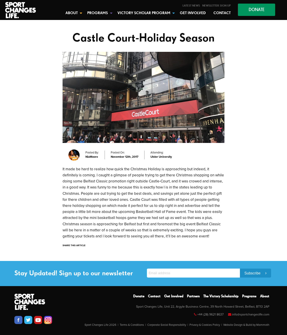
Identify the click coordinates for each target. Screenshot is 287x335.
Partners (193, 296)
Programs (249, 296)
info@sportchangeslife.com (250, 314)
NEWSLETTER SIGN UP (216, 5)
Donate (138, 296)
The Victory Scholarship (221, 296)
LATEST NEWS (191, 5)
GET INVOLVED (193, 13)
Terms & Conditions (132, 325)
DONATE (256, 10)
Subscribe (252, 273)
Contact (154, 296)
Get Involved (173, 296)
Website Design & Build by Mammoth (246, 325)
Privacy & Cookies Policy (204, 325)
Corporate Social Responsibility (166, 325)
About (264, 296)
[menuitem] (191, 5)
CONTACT (222, 13)
